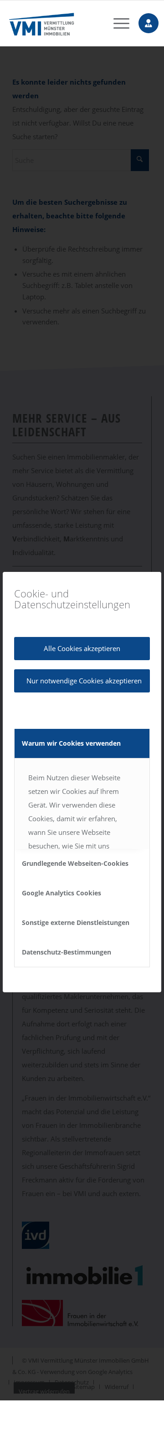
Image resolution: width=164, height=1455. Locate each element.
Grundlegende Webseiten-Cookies (75, 863)
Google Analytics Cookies (61, 893)
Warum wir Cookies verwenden (71, 743)
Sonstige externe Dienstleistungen (75, 922)
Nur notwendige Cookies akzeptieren (84, 680)
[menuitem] (116, 23)
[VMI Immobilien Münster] (68, 23)
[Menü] (116, 23)
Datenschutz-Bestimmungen (66, 952)
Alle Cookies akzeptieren (82, 648)
